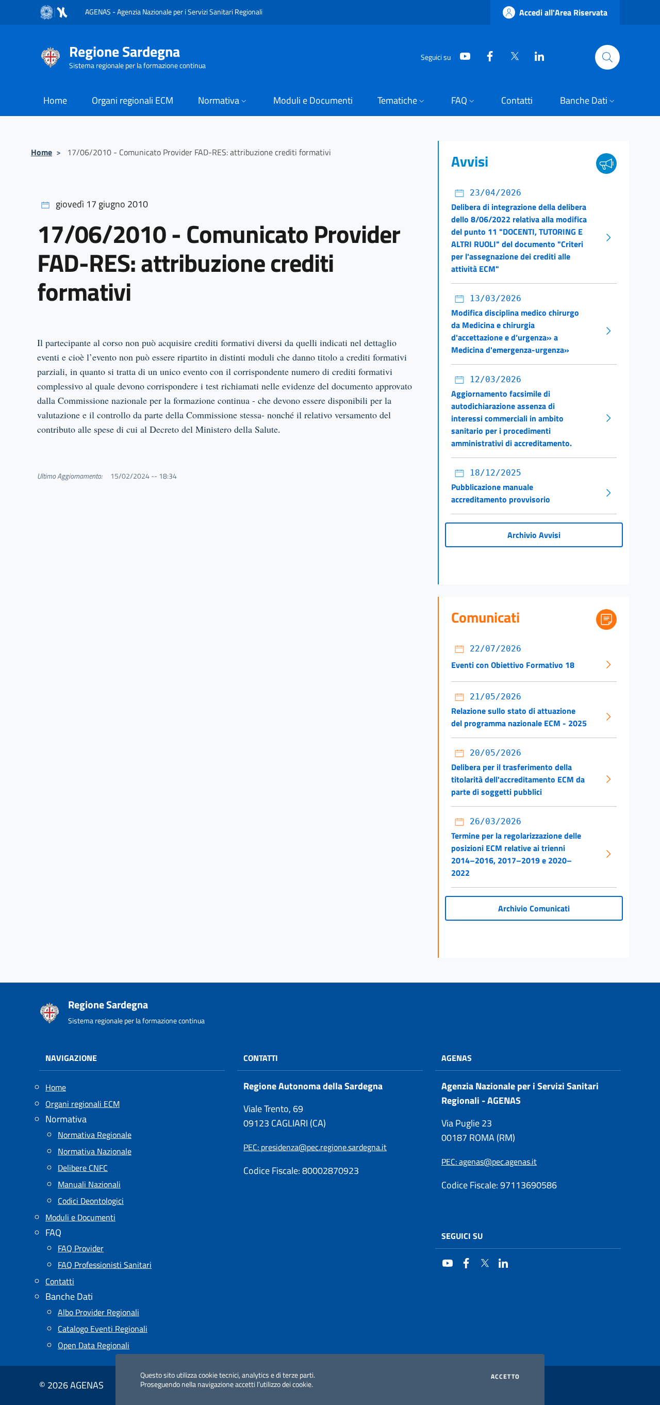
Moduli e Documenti (80, 1217)
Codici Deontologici (91, 1201)
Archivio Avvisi (533, 535)
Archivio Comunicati (534, 908)
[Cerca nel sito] (607, 57)
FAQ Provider (81, 1248)
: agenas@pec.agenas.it (489, 1161)
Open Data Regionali (93, 1345)
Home (41, 152)
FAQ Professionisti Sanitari (105, 1265)
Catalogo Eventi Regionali (102, 1328)
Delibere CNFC (83, 1168)
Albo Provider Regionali (98, 1312)
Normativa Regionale (94, 1135)
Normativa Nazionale (94, 1151)
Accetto (505, 1377)
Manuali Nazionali (89, 1184)
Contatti (59, 1281)
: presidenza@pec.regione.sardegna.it (315, 1147)
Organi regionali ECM (82, 1104)
